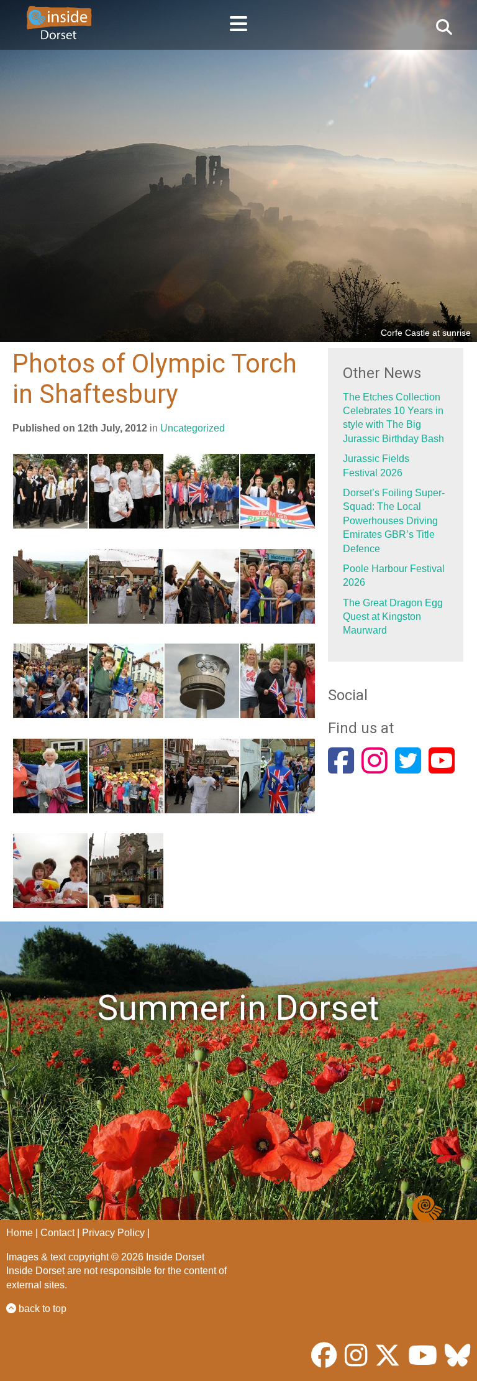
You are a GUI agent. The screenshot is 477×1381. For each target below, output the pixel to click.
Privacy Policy (113, 1232)
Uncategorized (192, 428)
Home (19, 1232)
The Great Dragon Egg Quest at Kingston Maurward (393, 617)
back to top (41, 1308)
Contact (57, 1232)
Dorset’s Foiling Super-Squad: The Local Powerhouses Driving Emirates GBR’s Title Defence (394, 520)
